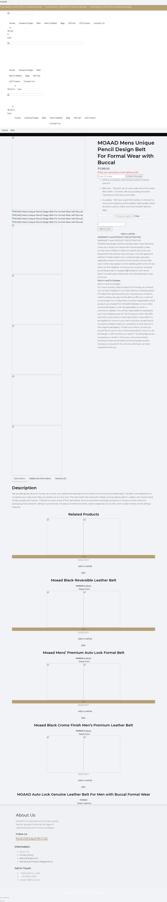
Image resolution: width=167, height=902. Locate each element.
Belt (39, 23)
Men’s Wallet (50, 23)
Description (19, 478)
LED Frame (84, 23)
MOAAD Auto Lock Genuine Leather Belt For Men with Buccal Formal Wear (83, 794)
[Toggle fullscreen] (3, 897)
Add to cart (104, 229)
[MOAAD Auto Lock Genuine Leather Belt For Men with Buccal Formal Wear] (83, 754)
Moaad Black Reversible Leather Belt (83, 580)
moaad (3, 1)
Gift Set (72, 23)
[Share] (6, 897)
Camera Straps (26, 23)
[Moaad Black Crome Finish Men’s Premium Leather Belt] (83, 681)
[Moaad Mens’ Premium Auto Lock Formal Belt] (83, 609)
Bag (63, 23)
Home (12, 23)
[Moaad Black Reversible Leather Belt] (83, 536)
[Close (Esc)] (8, 897)
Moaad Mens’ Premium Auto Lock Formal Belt (83, 653)
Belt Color (103, 215)
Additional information (40, 478)
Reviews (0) (60, 478)
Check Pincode (134, 176)
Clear (136, 216)
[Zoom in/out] (1, 897)
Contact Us (99, 23)
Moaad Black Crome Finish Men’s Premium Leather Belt (83, 725)
